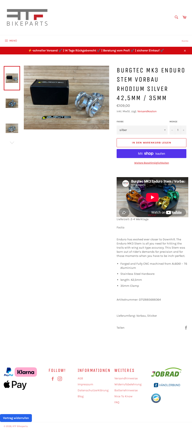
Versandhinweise (126, 378)
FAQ (116, 402)
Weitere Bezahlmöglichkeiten (151, 162)
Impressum (85, 384)
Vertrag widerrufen (16, 418)
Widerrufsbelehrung (128, 384)
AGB (80, 378)
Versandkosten (147, 111)
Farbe (120, 121)
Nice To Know (123, 396)
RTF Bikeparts (20, 426)
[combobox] (176, 17)
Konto (185, 40)
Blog (81, 396)
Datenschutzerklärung (93, 390)
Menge (173, 121)
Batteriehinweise (126, 390)
